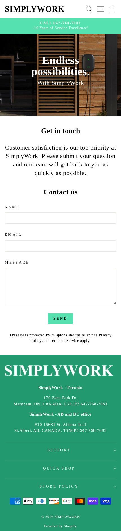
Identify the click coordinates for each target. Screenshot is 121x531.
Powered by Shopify (60, 526)
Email (13, 234)
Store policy (59, 486)
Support (59, 450)
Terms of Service (64, 340)
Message (17, 262)
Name (12, 207)
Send (60, 318)
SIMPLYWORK (34, 9)
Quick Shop (59, 468)
